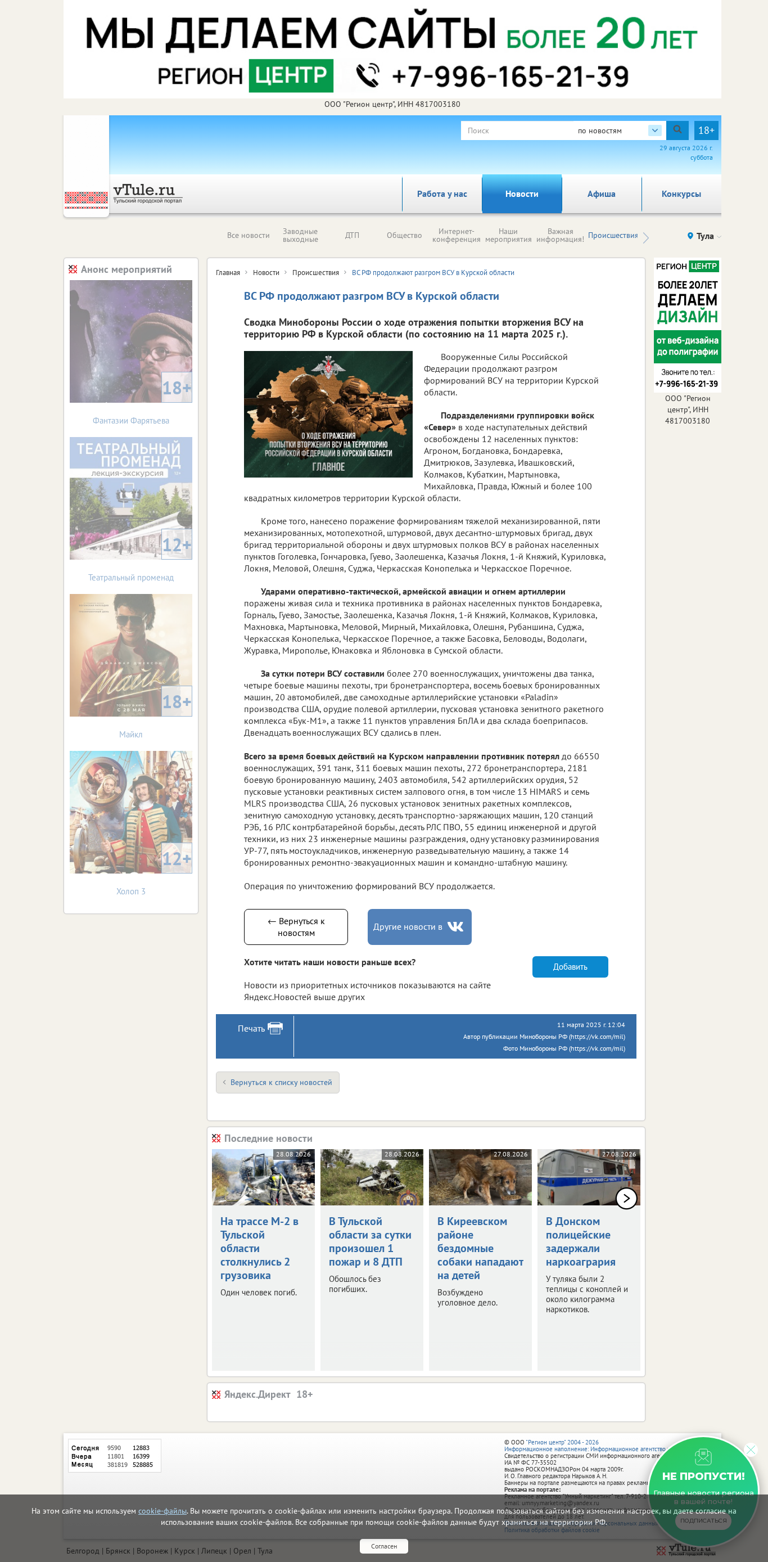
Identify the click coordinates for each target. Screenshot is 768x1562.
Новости (522, 193)
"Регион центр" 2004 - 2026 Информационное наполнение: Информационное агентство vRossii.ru (598, 1445)
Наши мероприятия (508, 235)
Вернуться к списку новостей (281, 1082)
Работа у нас (442, 193)
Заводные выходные (300, 235)
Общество (404, 235)
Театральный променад (140, 558)
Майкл (155, 715)
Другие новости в (407, 926)
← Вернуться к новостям (296, 926)
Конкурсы (681, 193)
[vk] (456, 926)
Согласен (384, 1546)
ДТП (352, 235)
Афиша (602, 193)
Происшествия (613, 235)
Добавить (570, 966)
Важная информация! (560, 235)
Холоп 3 (154, 872)
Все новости (248, 235)
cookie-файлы (162, 1511)
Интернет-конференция (456, 235)
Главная (228, 272)
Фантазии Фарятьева (142, 401)
